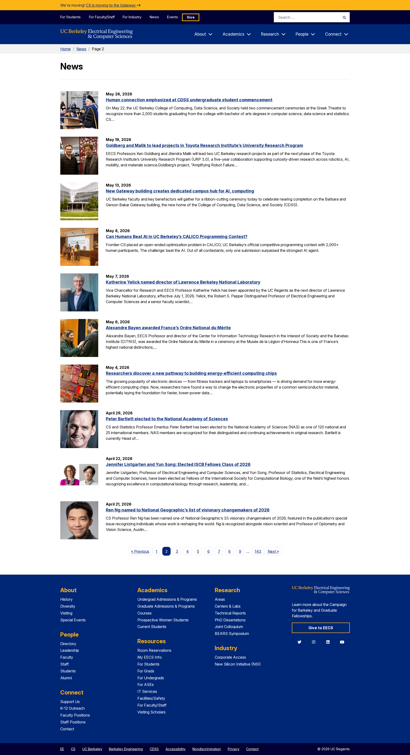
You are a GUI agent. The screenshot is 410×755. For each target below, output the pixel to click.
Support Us (70, 701)
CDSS (154, 749)
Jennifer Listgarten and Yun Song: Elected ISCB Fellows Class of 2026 (178, 464)
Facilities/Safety (151, 698)
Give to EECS (320, 627)
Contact (67, 729)
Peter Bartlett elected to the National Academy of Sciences (167, 418)
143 (258, 551)
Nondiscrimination (206, 749)
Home (65, 49)
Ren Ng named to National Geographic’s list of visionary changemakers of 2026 (188, 509)
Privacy (233, 749)
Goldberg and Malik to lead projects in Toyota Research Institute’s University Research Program (204, 145)
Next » (275, 551)
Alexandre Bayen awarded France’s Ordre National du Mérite (168, 327)
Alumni (66, 677)
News (154, 17)
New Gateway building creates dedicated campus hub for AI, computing (180, 190)
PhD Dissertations (230, 620)
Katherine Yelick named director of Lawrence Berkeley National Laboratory (183, 282)
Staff (64, 664)
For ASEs (145, 684)
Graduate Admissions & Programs (166, 606)
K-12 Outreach (72, 708)
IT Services (147, 691)
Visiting (66, 613)
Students (68, 671)
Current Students (151, 626)
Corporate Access (230, 657)
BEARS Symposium (232, 633)
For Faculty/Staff (102, 17)
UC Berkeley (92, 749)
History (66, 599)
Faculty (66, 657)
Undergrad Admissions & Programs (167, 599)
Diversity (67, 606)
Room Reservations (154, 650)
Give (191, 17)
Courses (144, 613)
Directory (68, 643)
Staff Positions (73, 722)
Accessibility (176, 749)
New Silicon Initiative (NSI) (238, 664)
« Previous (141, 551)
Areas (220, 599)
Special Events (73, 620)
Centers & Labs (228, 606)
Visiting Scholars (151, 712)
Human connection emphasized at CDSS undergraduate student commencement (189, 99)
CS (73, 749)
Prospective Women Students (163, 620)
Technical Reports (230, 613)
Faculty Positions (75, 715)
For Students (70, 17)
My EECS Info (149, 657)
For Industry (132, 17)
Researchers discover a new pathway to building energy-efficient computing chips (191, 373)
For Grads (145, 671)
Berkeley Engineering (126, 749)
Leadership (69, 650)
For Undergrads (150, 677)
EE (62, 749)
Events (172, 17)
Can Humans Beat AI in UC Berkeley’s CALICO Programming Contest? (176, 236)
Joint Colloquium (229, 626)
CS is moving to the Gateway (111, 5)
